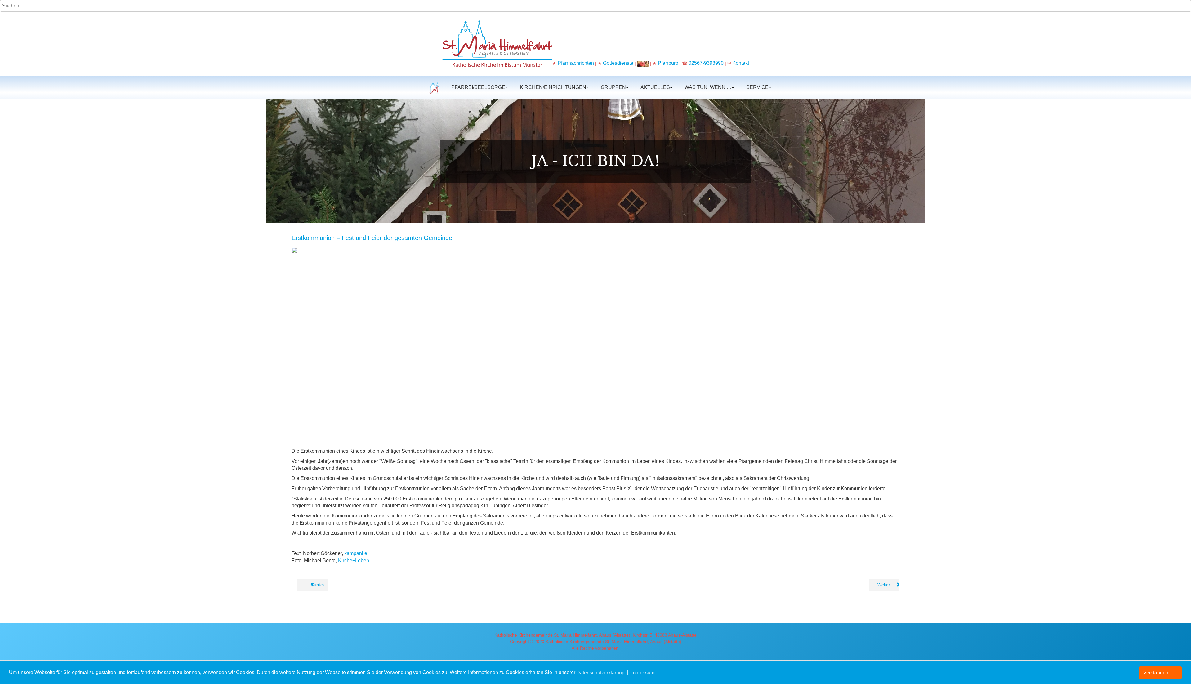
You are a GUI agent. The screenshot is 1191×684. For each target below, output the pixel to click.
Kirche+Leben (353, 560)
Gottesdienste (618, 63)
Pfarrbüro (669, 63)
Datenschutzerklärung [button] (600, 672)
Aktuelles (655, 87)
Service (757, 87)
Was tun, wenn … (708, 87)
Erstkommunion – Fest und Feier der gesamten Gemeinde (372, 237)
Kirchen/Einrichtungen (553, 87)
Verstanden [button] (1155, 672)
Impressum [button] (642, 672)
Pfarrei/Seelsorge (478, 87)
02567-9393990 (706, 63)
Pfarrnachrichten (576, 63)
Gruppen (613, 87)
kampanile (355, 553)
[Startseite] (434, 87)
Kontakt (740, 63)
